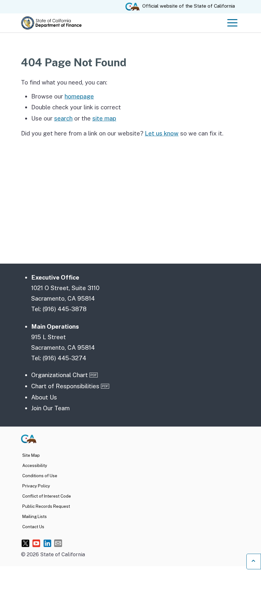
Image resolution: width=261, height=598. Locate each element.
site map (104, 118)
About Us (44, 397)
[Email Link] (58, 543)
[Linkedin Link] (47, 543)
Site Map (31, 455)
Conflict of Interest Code (46, 496)
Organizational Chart (59, 374)
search (63, 118)
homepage (79, 96)
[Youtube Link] (36, 543)
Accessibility (34, 465)
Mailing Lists (34, 516)
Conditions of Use (39, 475)
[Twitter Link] (25, 543)
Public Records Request (46, 506)
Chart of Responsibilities (65, 386)
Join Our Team (50, 408)
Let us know (162, 133)
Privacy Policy (36, 485)
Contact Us (33, 526)
